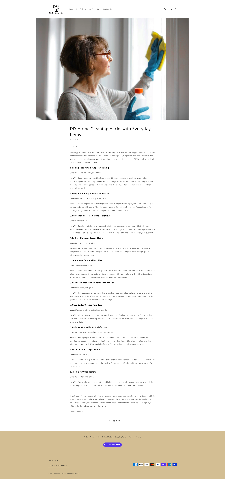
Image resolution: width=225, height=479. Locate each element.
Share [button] (75, 146)
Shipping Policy (121, 437)
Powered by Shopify (72, 473)
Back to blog (114, 420)
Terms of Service (135, 437)
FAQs (86, 437)
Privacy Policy (95, 437)
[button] (94, 9)
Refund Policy (107, 437)
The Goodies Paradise (59, 473)
